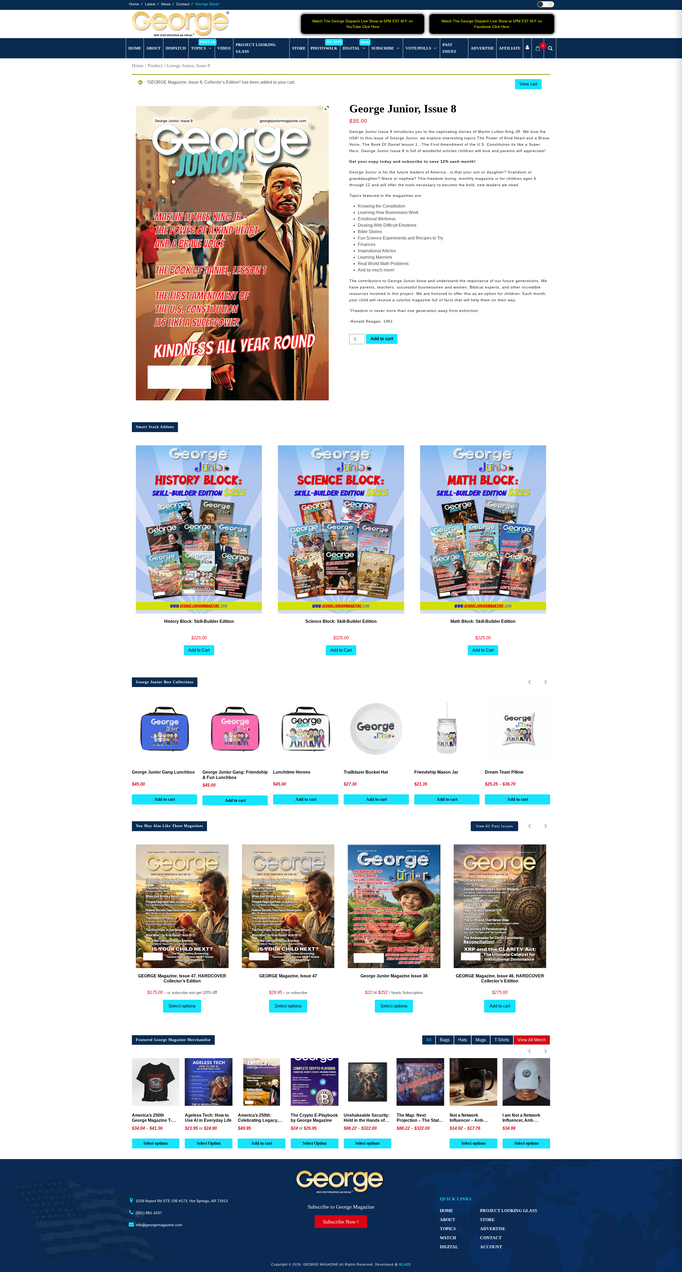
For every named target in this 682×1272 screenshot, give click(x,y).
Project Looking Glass (508, 1210)
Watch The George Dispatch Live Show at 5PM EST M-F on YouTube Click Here (362, 24)
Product (155, 65)
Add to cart (382, 338)
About (447, 1219)
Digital (449, 1247)
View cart (528, 84)
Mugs (481, 1040)
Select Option (209, 1143)
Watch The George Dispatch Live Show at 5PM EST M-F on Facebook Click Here (491, 24)
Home (134, 4)
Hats (462, 1040)
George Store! (207, 4)
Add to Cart (199, 650)
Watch (448, 1238)
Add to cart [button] (155, 1143)
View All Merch (532, 1040)
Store (487, 1219)
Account (491, 1247)
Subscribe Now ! (341, 1222)
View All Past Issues (494, 826)
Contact (182, 4)
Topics (448, 1228)
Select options (182, 1006)
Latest (150, 4)
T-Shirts (501, 1040)
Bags (445, 1040)
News (165, 4)
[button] (545, 682)
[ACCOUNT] (527, 48)
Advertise (492, 1228)
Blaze (405, 1264)
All (428, 1040)
